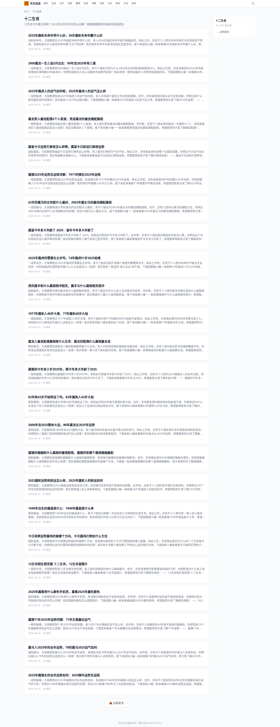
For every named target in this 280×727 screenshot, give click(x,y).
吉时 (102, 3)
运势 (70, 3)
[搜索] (253, 3)
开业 (126, 3)
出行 (62, 3)
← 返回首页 (223, 32)
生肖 (86, 3)
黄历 (46, 3)
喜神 (78, 3)
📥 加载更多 (116, 703)
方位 (110, 3)
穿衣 (134, 3)
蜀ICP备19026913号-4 (150, 723)
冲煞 (94, 3)
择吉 (118, 3)
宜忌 (54, 3)
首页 (26, 11)
